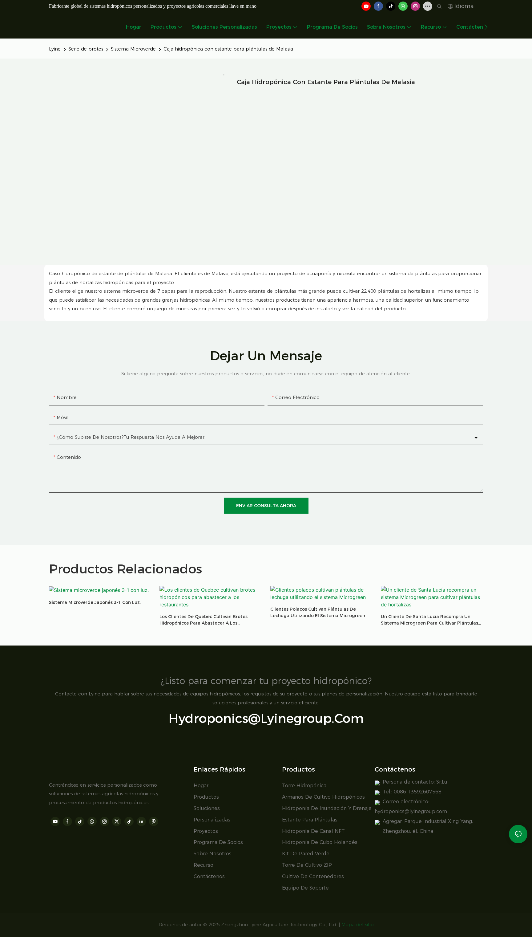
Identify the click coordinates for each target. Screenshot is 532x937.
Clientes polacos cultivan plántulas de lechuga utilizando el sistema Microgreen (317, 612)
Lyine (55, 49)
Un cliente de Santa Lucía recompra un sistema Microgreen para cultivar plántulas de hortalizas (429, 620)
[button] (486, 27)
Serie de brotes (85, 49)
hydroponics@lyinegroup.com (266, 718)
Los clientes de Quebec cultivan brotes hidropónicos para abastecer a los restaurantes (203, 620)
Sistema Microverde (133, 49)
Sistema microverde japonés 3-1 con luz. (95, 602)
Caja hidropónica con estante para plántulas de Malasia (228, 49)
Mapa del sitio (357, 924)
